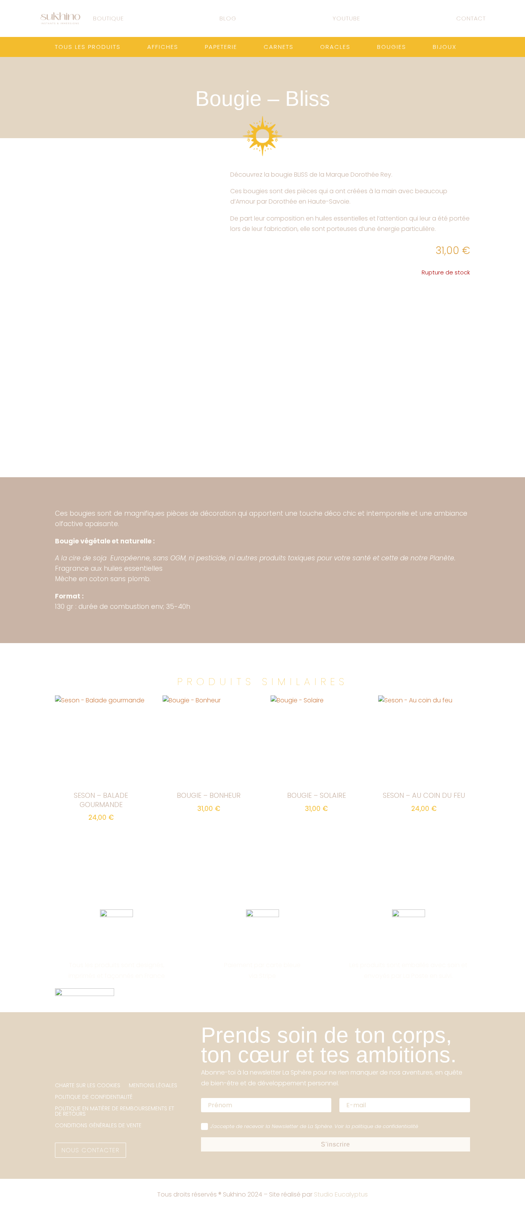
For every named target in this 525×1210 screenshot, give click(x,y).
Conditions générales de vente (98, 1126)
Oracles (335, 47)
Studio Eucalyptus (341, 1194)
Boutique (108, 18)
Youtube (346, 18)
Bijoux (445, 47)
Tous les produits (88, 47)
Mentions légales (153, 1086)
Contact (471, 18)
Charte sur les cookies (87, 1086)
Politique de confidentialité (94, 1097)
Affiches (162, 47)
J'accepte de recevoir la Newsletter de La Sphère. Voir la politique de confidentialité (314, 1126)
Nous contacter (90, 1150)
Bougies (391, 47)
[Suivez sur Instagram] (61, 1059)
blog (227, 18)
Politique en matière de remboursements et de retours (114, 1112)
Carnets (279, 47)
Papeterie (221, 47)
